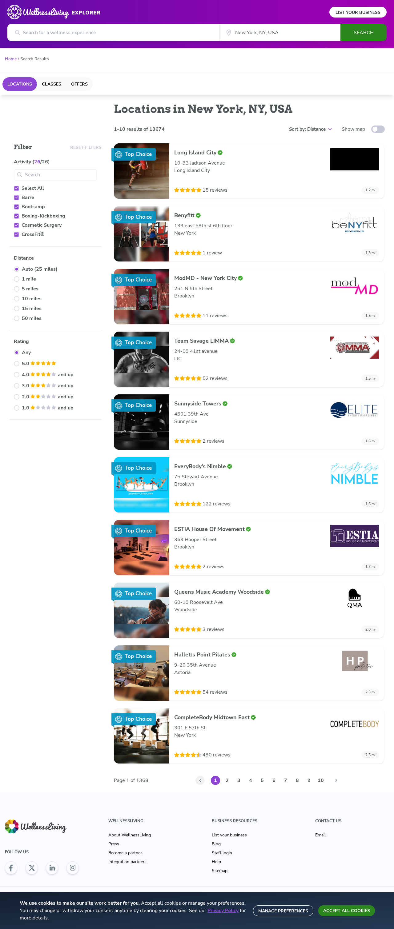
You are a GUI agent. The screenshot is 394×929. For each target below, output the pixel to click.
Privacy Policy (223, 910)
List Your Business (358, 12)
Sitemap (219, 871)
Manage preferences (283, 911)
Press (113, 844)
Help (216, 862)
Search (364, 32)
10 (321, 780)
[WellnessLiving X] (32, 867)
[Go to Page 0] (200, 780)
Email (320, 835)
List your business (229, 835)
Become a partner (125, 853)
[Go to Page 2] (336, 780)
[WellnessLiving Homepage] (42, 826)
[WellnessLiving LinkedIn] (52, 867)
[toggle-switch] (378, 129)
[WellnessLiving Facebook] (11, 867)
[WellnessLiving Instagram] (72, 867)
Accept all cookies (346, 911)
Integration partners (127, 862)
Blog (216, 844)
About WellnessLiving (129, 835)
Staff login (222, 853)
